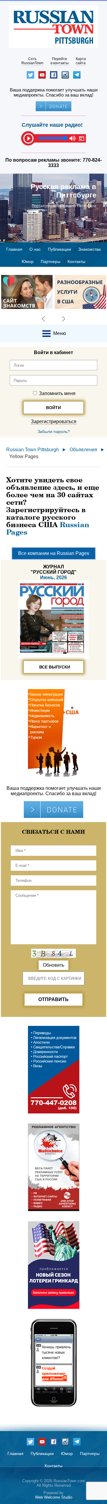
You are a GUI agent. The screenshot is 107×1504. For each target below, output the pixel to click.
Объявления (83, 449)
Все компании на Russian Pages (53, 553)
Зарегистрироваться (53, 421)
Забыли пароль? (53, 431)
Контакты (76, 261)
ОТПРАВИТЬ (53, 999)
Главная (14, 249)
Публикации (59, 249)
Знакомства (89, 249)
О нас (35, 249)
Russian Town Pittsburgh (32, 449)
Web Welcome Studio (53, 1497)
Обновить (53, 965)
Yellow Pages (23, 456)
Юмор (28, 261)
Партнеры (50, 261)
